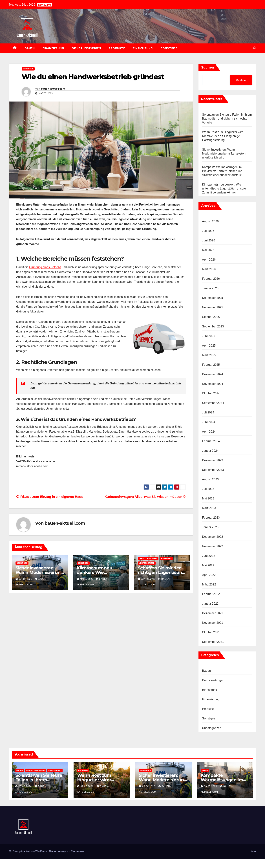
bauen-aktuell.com (53, 88)
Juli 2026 (208, 230)
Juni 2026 (208, 240)
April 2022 (209, 574)
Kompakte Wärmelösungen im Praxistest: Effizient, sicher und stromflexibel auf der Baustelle (222, 171)
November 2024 (212, 383)
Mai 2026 (208, 250)
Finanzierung (53, 48)
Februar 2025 (211, 364)
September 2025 (213, 326)
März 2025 (209, 355)
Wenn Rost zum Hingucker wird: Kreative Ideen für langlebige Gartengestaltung (223, 136)
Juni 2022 (208, 555)
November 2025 (212, 307)
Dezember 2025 (212, 297)
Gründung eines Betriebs (45, 267)
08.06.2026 (149, 786)
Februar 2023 (211, 517)
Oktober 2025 (211, 316)
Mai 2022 (208, 565)
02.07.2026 (87, 786)
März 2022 (209, 584)
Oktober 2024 (211, 393)
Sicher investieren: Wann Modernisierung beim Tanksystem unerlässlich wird (224, 153)
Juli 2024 (208, 412)
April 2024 (209, 431)
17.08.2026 (25, 786)
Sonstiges (169, 48)
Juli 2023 (208, 488)
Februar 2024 (211, 441)
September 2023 (213, 469)
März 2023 (209, 508)
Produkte (117, 48)
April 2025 (209, 345)
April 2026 (209, 259)
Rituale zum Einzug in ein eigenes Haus (51, 497)
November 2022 (212, 546)
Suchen (207, 67)
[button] (254, 48)
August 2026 (210, 221)
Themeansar (77, 851)
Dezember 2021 (212, 613)
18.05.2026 (211, 786)
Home (253, 851)
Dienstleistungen (86, 48)
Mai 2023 (208, 498)
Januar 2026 (210, 288)
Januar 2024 (210, 450)
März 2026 (209, 269)
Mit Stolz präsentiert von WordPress (28, 851)
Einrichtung (143, 48)
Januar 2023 (210, 527)
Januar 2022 (210, 603)
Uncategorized (146, 563)
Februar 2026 (211, 278)
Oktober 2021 (211, 632)
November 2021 (212, 622)
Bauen (30, 48)
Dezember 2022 (212, 536)
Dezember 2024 (212, 374)
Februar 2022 (211, 594)
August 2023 (210, 479)
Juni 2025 (208, 336)
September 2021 (213, 641)
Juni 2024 (208, 422)
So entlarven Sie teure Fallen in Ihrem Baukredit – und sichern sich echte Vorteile (227, 118)
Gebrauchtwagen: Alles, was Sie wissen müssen (143, 497)
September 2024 (213, 402)
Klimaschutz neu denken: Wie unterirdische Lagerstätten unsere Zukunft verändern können (224, 188)
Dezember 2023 (212, 460)
